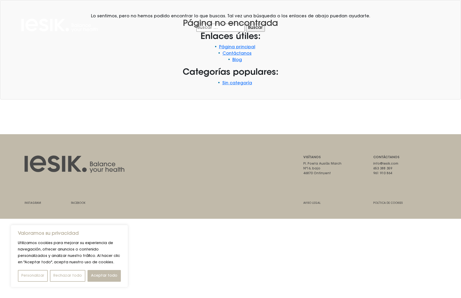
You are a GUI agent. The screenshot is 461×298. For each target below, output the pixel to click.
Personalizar (32, 276)
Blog (237, 60)
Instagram (33, 203)
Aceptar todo (104, 276)
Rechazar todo (67, 276)
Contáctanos (237, 53)
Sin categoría (237, 83)
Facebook (78, 203)
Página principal (237, 47)
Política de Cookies (388, 203)
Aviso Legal (312, 203)
